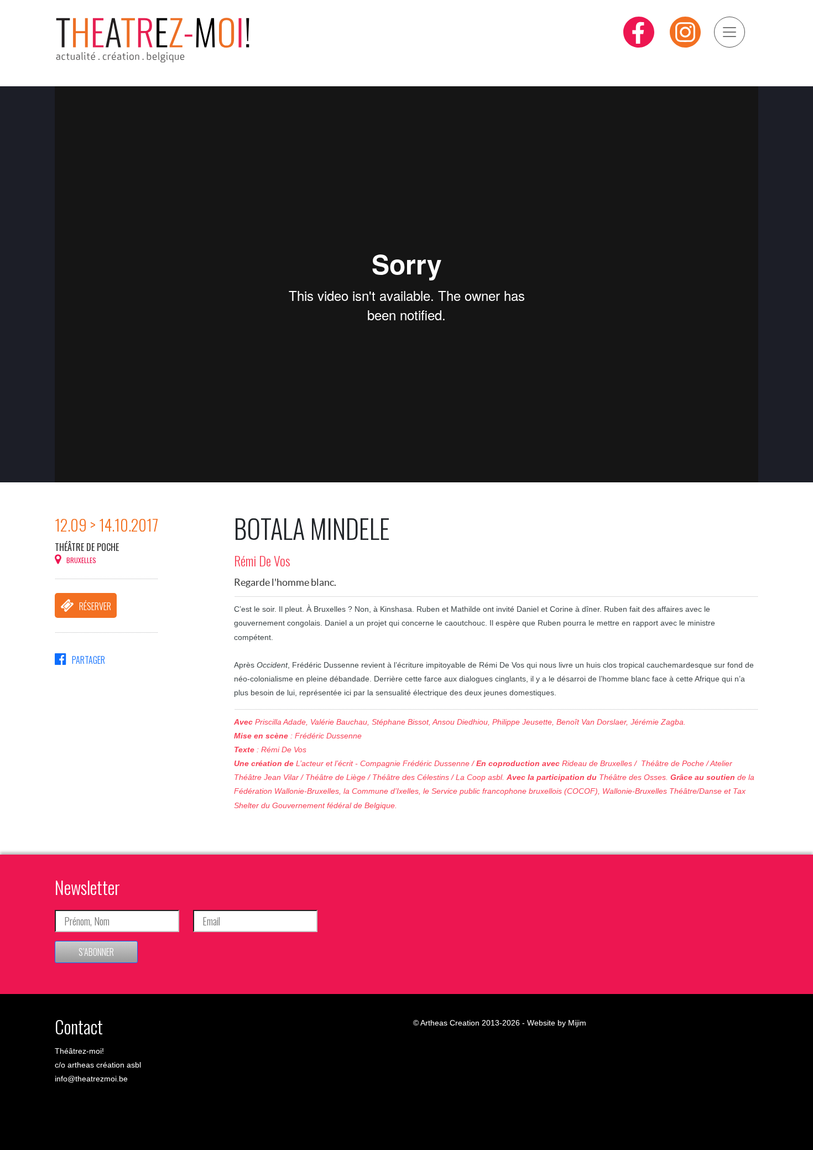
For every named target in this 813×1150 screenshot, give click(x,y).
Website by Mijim (556, 1022)
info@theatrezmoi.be (91, 1078)
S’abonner (96, 952)
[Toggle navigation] (729, 32)
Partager (88, 660)
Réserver (95, 606)
